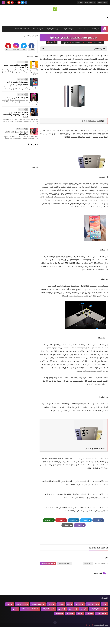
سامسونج (66, 43)
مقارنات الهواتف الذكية (22, 28)
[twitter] (22, 2)
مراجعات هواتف (47, 608)
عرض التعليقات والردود (47, 563)
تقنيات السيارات (38, 28)
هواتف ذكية (100, 613)
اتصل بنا (80, 2)
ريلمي (83, 608)
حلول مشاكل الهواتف (52, 28)
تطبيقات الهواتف (68, 28)
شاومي (60, 608)
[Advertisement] (55, 18)
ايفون (60, 604)
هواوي (88, 613)
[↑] (55, 622)
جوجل (8, 604)
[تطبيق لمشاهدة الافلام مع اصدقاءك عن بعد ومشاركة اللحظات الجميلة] (34, 112)
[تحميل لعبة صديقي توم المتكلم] (34, 97)
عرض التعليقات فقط (64, 563)
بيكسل (50, 604)
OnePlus (58, 613)
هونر (78, 613)
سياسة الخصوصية (90, 2)
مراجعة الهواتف (83, 28)
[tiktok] (15, 2)
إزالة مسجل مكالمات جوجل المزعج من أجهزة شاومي (16, 66)
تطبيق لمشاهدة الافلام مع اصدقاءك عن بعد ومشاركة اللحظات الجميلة (15, 114)
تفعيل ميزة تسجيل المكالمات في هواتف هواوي (16, 133)
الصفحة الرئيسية (102, 2)
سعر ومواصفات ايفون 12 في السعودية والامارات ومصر (17, 83)
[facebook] (25, 2)
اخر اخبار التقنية (92, 604)
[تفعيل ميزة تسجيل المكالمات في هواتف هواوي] (34, 131)
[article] (58, 537)
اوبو (68, 604)
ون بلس (69, 613)
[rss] (8, 2)
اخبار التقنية (95, 28)
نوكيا (14, 608)
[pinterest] (12, 2)
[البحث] (3, 2)
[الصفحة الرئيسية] (104, 29)
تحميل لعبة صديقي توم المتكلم (16, 97)
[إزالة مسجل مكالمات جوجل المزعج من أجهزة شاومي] (34, 65)
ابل (103, 604)
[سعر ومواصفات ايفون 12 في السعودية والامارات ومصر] (34, 82)
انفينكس (78, 604)
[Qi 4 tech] (55, 9)
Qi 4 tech (88, 625)
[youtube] (19, 2)
